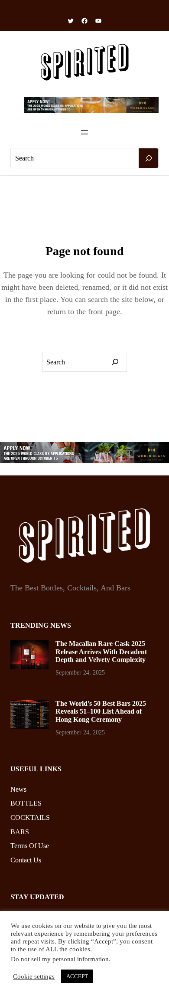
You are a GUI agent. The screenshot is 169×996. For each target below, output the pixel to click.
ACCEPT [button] (77, 976)
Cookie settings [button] (34, 976)
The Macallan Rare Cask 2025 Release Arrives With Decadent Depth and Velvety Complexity (101, 651)
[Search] (149, 158)
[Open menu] (84, 132)
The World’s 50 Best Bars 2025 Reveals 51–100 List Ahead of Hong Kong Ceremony (100, 711)
